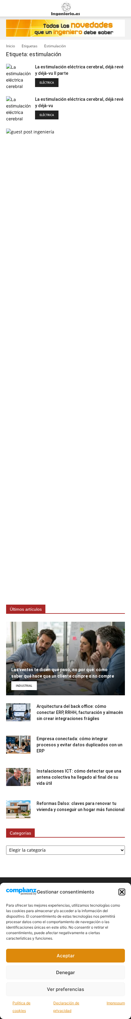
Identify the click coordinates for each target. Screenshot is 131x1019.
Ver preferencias (65, 989)
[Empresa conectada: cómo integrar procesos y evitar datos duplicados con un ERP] (18, 745)
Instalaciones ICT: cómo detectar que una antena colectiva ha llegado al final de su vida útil (79, 777)
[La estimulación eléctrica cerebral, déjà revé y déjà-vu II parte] (18, 76)
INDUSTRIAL (24, 686)
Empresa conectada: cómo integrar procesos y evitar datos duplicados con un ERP (79, 744)
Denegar (65, 972)
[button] (122, 892)
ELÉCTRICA (47, 83)
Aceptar (66, 956)
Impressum (116, 1003)
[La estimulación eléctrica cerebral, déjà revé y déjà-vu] (18, 109)
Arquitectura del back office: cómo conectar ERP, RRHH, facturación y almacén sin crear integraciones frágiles (80, 712)
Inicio (10, 46)
